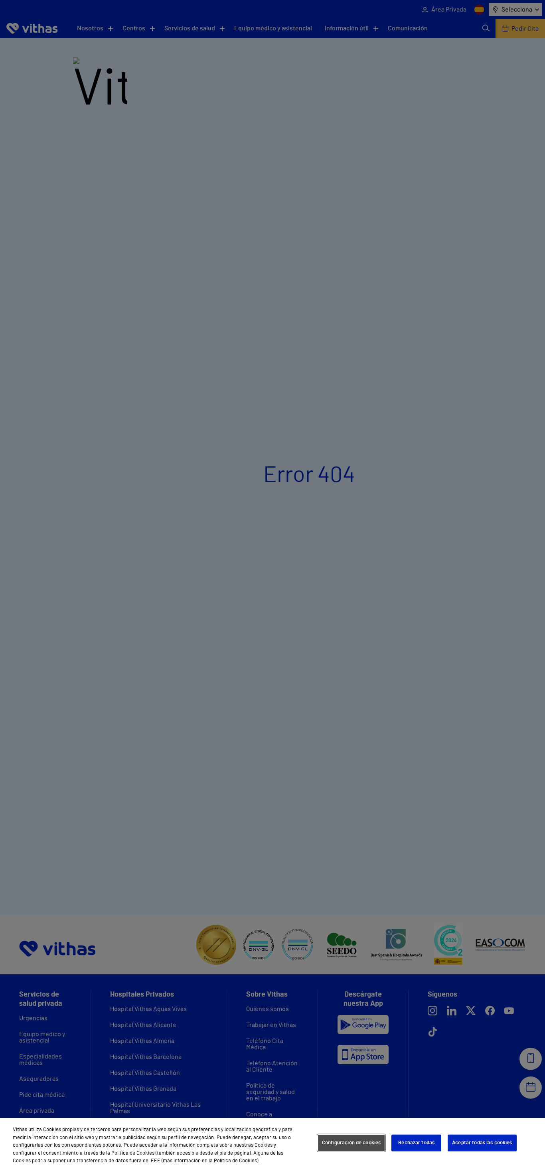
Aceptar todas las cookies (482, 1142)
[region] (272, 1143)
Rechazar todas (416, 1142)
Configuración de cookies (351, 1142)
